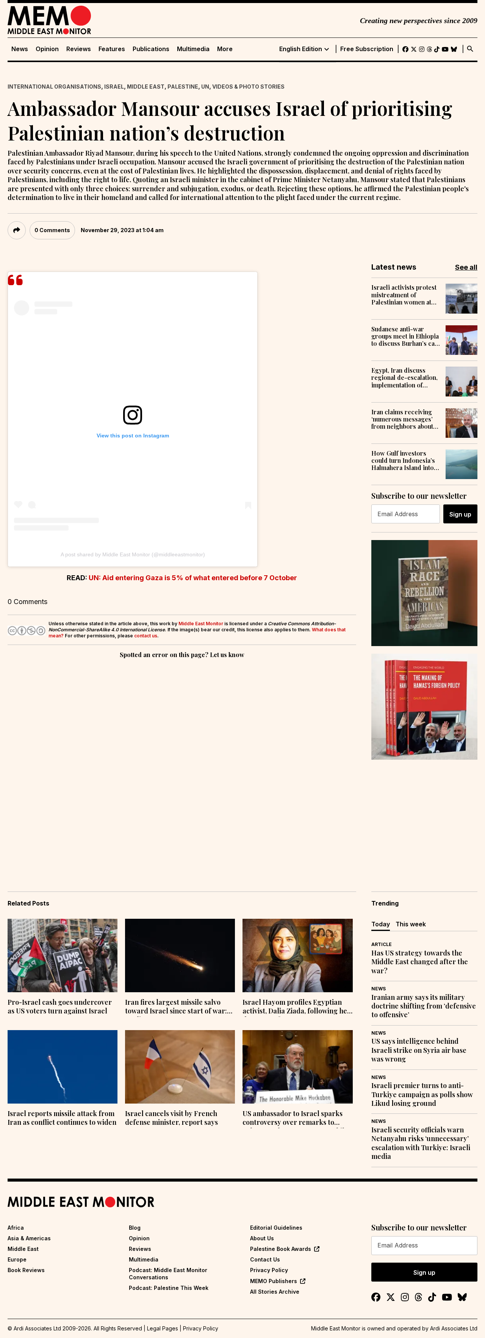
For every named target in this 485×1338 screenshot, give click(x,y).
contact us (145, 636)
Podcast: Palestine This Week (168, 1288)
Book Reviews (26, 1270)
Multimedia (193, 49)
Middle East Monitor (200, 623)
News (19, 49)
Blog (135, 1227)
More (225, 49)
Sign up (460, 514)
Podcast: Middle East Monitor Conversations (168, 1273)
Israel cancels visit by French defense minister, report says (171, 1118)
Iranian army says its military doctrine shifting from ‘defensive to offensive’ (423, 1006)
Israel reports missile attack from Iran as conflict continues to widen (62, 1118)
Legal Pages (162, 1328)
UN (205, 86)
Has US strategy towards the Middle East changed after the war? (419, 962)
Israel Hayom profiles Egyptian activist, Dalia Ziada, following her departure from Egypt (296, 1007)
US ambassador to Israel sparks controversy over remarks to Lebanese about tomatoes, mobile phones (295, 1118)
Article (381, 944)
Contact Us (265, 1259)
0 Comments (52, 230)
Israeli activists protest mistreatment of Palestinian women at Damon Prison (403, 295)
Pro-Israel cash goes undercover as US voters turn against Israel (60, 1006)
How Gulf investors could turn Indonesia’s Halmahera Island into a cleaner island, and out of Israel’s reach (404, 461)
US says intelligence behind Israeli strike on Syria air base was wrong (418, 1050)
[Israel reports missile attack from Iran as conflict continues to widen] (62, 1067)
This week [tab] (411, 924)
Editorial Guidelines (276, 1227)
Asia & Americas (29, 1238)
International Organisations (54, 86)
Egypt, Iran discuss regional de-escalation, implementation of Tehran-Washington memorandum (404, 378)
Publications (151, 49)
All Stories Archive (274, 1291)
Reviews (78, 49)
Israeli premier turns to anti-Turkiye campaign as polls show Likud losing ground (422, 1094)
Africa (16, 1227)
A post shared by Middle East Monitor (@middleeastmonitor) (133, 554)
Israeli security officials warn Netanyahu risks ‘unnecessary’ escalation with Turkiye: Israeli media (420, 1143)
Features (112, 49)
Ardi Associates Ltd (453, 1328)
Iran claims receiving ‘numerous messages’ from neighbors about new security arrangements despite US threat (402, 419)
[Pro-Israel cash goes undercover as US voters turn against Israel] (62, 955)
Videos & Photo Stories (248, 86)
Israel (114, 86)
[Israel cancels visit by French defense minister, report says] (180, 1067)
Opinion (47, 49)
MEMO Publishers (273, 1281)
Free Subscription (366, 49)
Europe (17, 1259)
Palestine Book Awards (280, 1249)
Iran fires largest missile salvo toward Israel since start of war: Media (176, 1007)
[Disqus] (182, 764)
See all (466, 267)
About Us (262, 1238)
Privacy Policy (269, 1270)
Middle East (145, 86)
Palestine (182, 86)
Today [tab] (380, 924)
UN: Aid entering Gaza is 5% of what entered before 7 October (193, 578)
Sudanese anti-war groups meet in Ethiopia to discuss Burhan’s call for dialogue (405, 336)
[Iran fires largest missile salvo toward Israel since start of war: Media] (180, 955)
